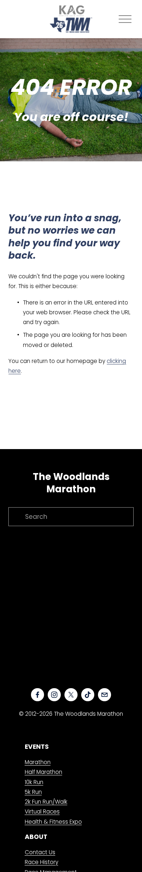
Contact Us (40, 852)
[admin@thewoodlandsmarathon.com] (104, 694)
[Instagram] (54, 694)
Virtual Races (42, 811)
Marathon (38, 762)
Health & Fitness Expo (53, 821)
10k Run (34, 782)
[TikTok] (87, 694)
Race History (41, 862)
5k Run (33, 792)
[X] (71, 694)
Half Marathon (43, 772)
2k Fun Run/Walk (46, 802)
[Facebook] (37, 694)
